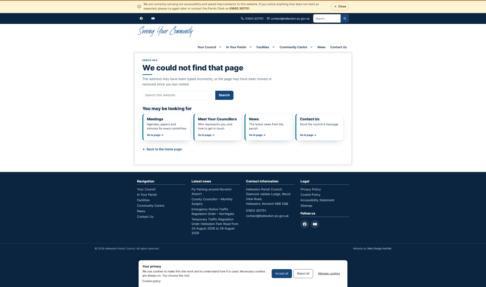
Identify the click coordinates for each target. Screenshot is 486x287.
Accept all (281, 273)
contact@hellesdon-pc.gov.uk (267, 216)
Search (224, 95)
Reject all (303, 273)
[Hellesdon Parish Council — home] (165, 32)
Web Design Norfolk (379, 248)
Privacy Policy (311, 189)
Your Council (206, 47)
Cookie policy (151, 281)
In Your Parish (236, 47)
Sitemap (306, 205)
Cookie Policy (310, 194)
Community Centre (293, 47)
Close (341, 7)
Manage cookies (329, 273)
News (321, 47)
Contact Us (338, 47)
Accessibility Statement (317, 200)
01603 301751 (239, 8)
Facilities (262, 47)
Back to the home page (164, 149)
